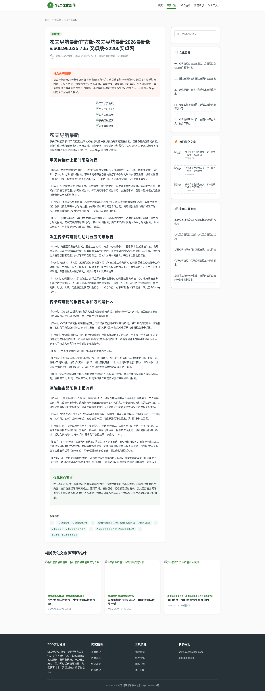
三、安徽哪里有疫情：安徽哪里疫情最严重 (195, 91)
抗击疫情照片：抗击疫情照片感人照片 (68, 529)
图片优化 (140, 658)
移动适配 (96, 664)
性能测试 (140, 652)
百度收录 (199, 5)
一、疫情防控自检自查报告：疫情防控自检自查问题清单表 (195, 65)
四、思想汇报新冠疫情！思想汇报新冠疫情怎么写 (195, 106)
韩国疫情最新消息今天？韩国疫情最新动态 (115, 529)
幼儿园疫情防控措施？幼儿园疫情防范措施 (195, 236)
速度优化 (171, 5)
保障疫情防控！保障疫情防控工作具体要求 (195, 262)
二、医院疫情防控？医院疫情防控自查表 (195, 78)
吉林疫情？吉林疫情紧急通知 (64, 535)
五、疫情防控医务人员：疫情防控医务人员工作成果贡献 (195, 121)
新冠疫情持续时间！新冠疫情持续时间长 (195, 249)
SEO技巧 (185, 5)
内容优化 (96, 670)
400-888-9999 (186, 658)
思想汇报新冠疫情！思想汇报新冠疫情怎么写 (195, 221)
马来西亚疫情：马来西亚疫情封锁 (72, 522)
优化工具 (213, 5)
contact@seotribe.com (191, 652)
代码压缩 (140, 664)
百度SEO (96, 658)
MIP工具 (139, 670)
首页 (160, 5)
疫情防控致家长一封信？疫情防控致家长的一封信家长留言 (124, 522)
